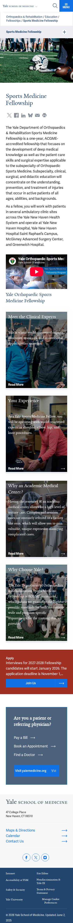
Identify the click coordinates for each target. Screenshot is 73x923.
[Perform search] (55, 6)
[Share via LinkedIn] (23, 115)
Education (51, 17)
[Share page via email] (37, 115)
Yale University (14, 899)
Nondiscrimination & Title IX (48, 881)
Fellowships (13, 20)
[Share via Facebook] (16, 115)
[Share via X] (9, 115)
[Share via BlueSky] (30, 115)
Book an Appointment (31, 746)
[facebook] (26, 857)
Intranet (10, 873)
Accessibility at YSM (17, 880)
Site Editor (42, 873)
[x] (36, 857)
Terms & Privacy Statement (46, 891)
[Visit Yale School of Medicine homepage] (36, 802)
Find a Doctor (24, 754)
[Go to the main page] (21, 6)
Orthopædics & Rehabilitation (24, 17)
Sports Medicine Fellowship (40, 20)
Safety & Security (15, 889)
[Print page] (44, 115)
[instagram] (45, 857)
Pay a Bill (20, 737)
